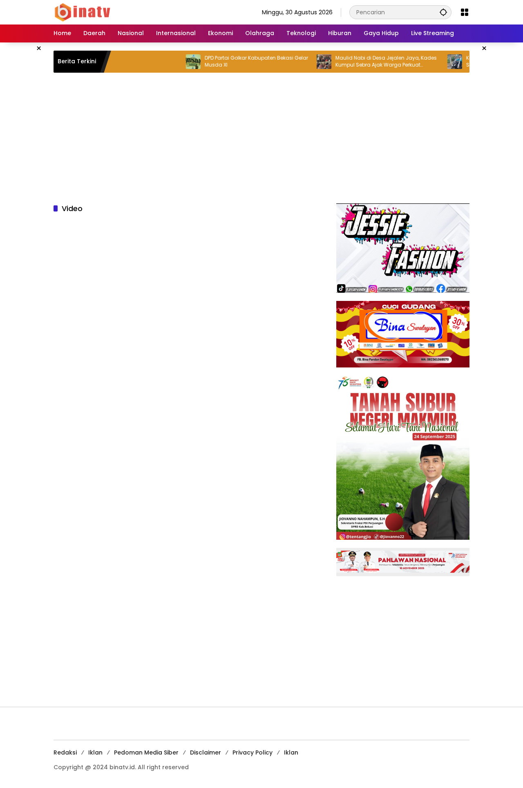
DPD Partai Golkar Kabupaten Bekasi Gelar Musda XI (241, 61)
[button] (443, 12)
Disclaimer (205, 752)
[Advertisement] (261, 138)
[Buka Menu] (464, 12)
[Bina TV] (83, 12)
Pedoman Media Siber (146, 752)
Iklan (95, 752)
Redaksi (65, 752)
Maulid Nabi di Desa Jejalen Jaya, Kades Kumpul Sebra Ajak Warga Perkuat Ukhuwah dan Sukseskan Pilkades (370, 62)
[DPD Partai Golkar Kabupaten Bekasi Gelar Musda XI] (177, 61)
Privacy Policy (252, 752)
